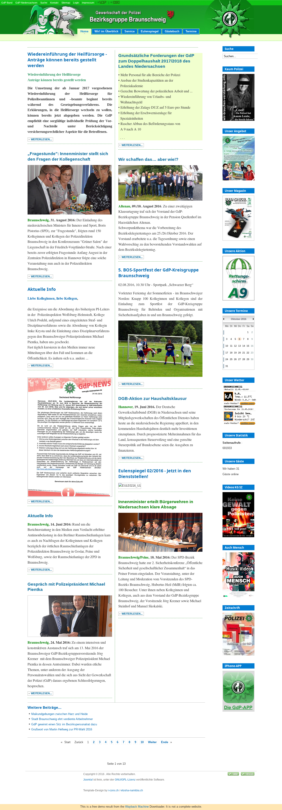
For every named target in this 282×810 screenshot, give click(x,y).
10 (142, 742)
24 (226, 359)
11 (231, 346)
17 (226, 352)
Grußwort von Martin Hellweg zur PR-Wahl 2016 (61, 729)
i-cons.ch (113, 790)
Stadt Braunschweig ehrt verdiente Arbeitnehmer (62, 719)
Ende (164, 742)
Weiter (152, 742)
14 (243, 346)
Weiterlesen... (41, 139)
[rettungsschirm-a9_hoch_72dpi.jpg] (238, 299)
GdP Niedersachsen (26, 2)
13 (239, 346)
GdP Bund (6, 2)
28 (243, 359)
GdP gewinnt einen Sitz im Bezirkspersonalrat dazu (64, 724)
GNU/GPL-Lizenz (125, 779)
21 (243, 352)
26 (235, 359)
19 (235, 352)
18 (231, 352)
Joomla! (88, 779)
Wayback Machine (137, 806)
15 (248, 346)
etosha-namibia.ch (132, 790)
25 (231, 359)
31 (226, 366)
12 (235, 346)
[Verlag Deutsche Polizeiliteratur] (102, 3)
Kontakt (54, 2)
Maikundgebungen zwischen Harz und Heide (59, 714)
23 (252, 352)
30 (252, 359)
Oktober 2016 (238, 319)
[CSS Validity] (234, 774)
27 (239, 359)
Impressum (88, 2)
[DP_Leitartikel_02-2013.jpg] (238, 654)
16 (252, 346)
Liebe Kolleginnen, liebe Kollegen (52, 298)
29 (248, 359)
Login (76, 2)
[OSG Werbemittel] (115, 3)
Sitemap (65, 2)
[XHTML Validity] (247, 774)
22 (248, 352)
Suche (43, 2)
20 (239, 352)
